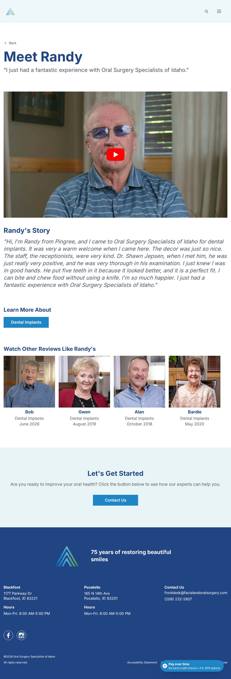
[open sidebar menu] (219, 11)
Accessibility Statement (142, 662)
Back (12, 43)
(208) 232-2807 (178, 599)
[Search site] (206, 11)
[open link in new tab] (8, 635)
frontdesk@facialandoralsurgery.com (195, 592)
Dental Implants (26, 322)
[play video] (115, 155)
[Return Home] (10, 11)
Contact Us (115, 500)
